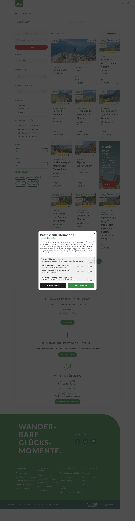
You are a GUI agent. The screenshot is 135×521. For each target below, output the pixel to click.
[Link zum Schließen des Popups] (94, 234)
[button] (89, 262)
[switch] (90, 261)
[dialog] (67, 260)
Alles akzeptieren (81, 285)
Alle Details (80, 266)
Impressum (43, 238)
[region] (67, 269)
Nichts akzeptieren (53, 285)
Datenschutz (52, 238)
